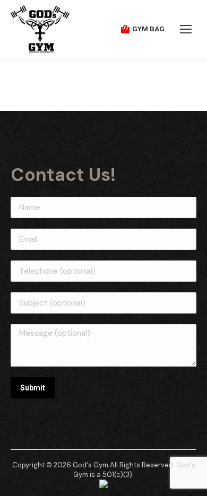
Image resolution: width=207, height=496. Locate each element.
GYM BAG (148, 29)
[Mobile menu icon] (185, 29)
